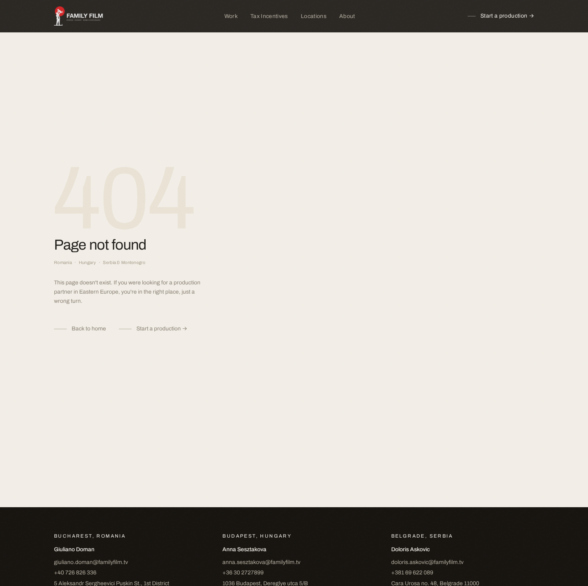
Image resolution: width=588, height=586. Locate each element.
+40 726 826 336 (75, 573)
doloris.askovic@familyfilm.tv (427, 562)
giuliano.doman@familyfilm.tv (91, 562)
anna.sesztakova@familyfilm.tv (261, 562)
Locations (313, 16)
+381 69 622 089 (412, 573)
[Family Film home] (83, 16)
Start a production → (507, 16)
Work (231, 16)
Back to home (89, 329)
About (347, 16)
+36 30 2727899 (243, 573)
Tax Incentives (269, 16)
